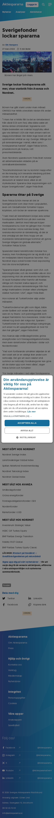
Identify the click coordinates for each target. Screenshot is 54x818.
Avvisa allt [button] (27, 431)
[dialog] (27, 409)
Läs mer (31, 411)
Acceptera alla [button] (27, 423)
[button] (26, 416)
